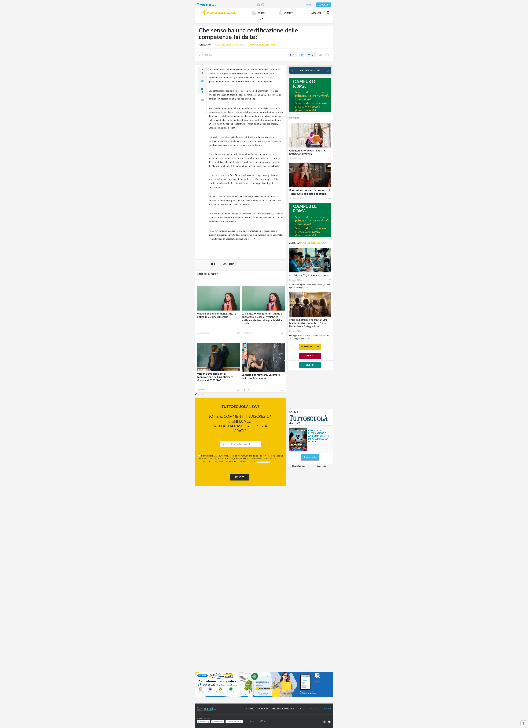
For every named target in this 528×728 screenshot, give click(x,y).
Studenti (310, 365)
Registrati (326, 709)
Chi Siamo (249, 709)
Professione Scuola (310, 347)
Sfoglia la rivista (298, 466)
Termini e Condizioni (235, 722)
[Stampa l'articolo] (327, 55)
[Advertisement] (310, 389)
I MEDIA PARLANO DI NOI (283, 709)
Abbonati (323, 5)
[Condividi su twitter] (301, 55)
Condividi (238, 332)
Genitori (310, 356)
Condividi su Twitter (262, 4)
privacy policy (263, 462)
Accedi (309, 5)
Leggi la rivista (310, 457)
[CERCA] (326, 14)
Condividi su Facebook (258, 4)
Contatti (302, 709)
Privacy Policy (204, 722)
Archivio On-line (310, 70)
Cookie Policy (218, 722)
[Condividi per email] (320, 55)
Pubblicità (263, 709)
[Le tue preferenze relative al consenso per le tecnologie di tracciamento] (523, 723)
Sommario (321, 466)
